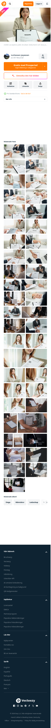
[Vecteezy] (3, 3)
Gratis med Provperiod (25, 66)
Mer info (9, 98)
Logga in (39, 4)
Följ (43, 58)
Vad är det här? (26, 94)
